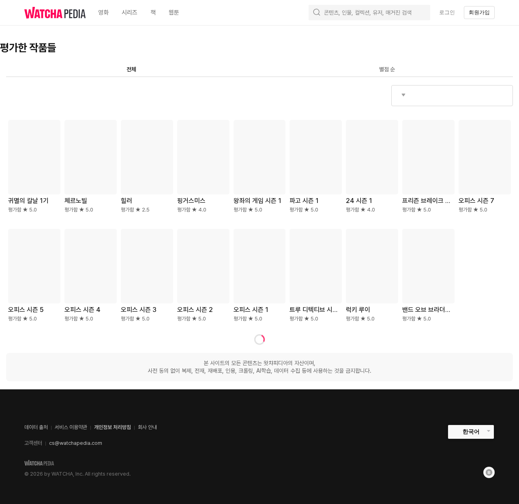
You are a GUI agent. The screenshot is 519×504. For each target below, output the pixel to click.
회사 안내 (147, 427)
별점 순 (387, 69)
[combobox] (452, 95)
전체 (131, 69)
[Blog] (489, 472)
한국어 (471, 431)
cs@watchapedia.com (75, 443)
